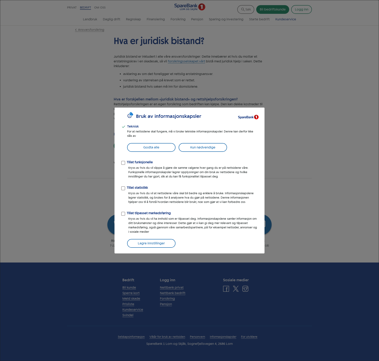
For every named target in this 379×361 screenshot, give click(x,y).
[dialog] (189, 180)
